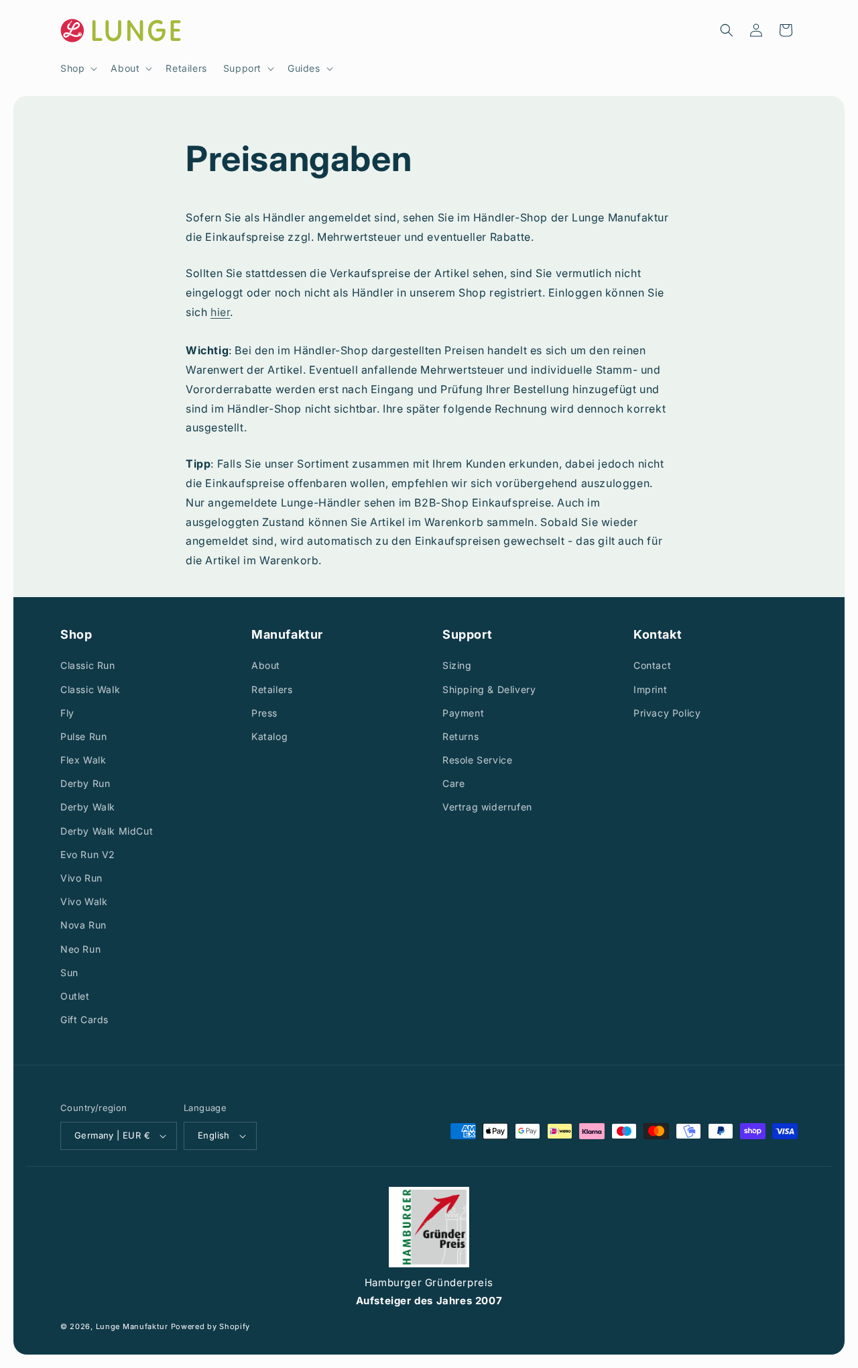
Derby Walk (87, 806)
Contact (652, 665)
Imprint (650, 689)
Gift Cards (84, 1019)
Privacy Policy (666, 713)
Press (264, 713)
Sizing (457, 665)
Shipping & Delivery (489, 689)
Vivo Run (81, 878)
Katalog (269, 736)
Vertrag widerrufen (487, 806)
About (265, 665)
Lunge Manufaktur (132, 1326)
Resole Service (477, 760)
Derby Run (85, 783)
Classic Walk (90, 689)
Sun (69, 972)
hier (220, 312)
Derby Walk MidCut (106, 831)
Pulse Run (83, 736)
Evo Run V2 (87, 854)
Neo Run (80, 949)
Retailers (271, 689)
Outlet (75, 996)
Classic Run (87, 665)
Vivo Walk (83, 901)
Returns (460, 736)
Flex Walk (83, 760)
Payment (463, 713)
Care (453, 783)
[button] (77, 68)
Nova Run (83, 925)
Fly (67, 713)
